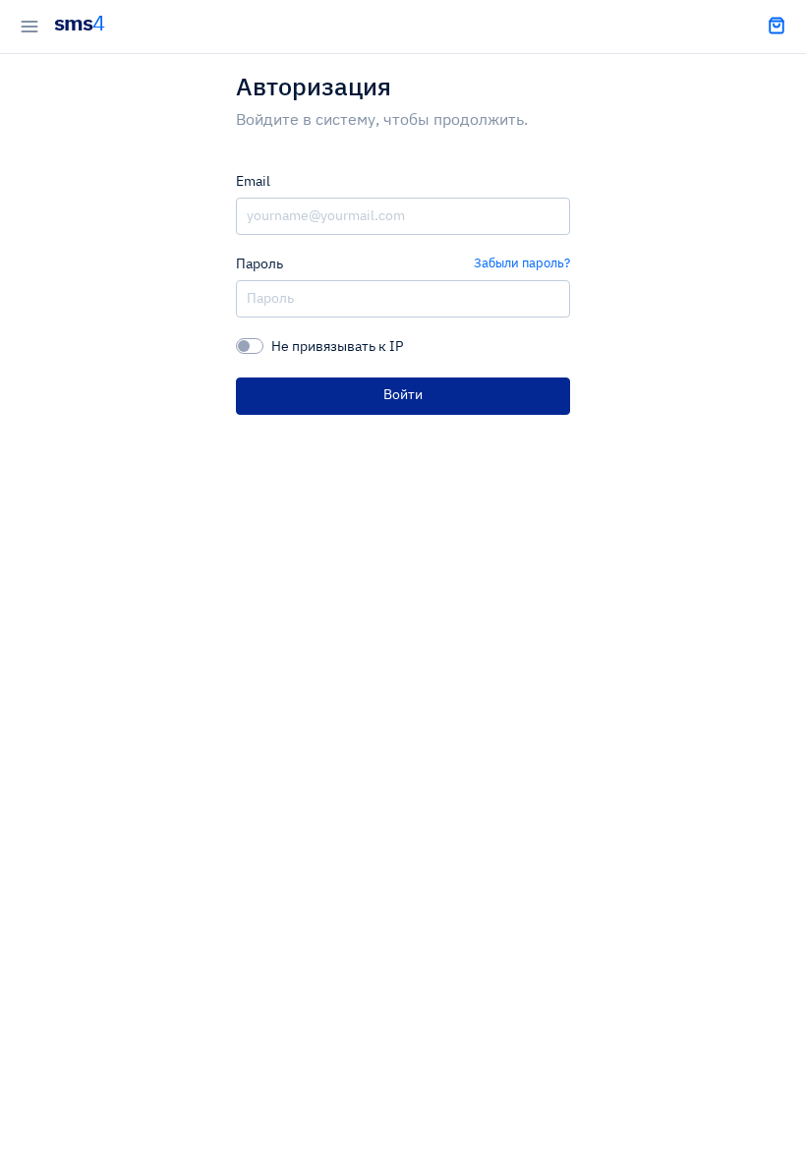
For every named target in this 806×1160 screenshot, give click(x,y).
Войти (403, 395)
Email (253, 182)
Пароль (259, 264)
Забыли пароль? (522, 264)
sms (79, 24)
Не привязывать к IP (337, 347)
